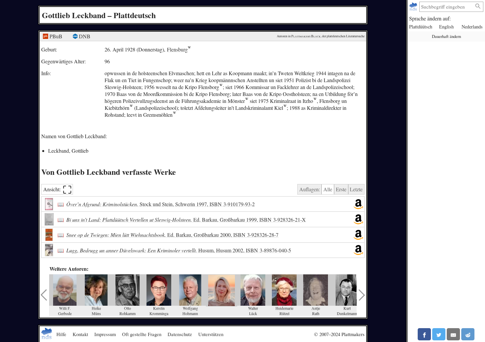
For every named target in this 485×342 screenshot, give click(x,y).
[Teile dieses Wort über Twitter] (438, 334)
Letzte (356, 189)
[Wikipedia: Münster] (246, 100)
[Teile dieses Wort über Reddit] (467, 334)
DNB (84, 36)
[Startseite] (414, 7)
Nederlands (472, 26)
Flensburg (177, 49)
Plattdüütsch (420, 26)
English (446, 26)
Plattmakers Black (306, 36)
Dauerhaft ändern (446, 36)
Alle (327, 189)
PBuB (55, 36)
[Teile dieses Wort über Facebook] (424, 334)
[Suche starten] (478, 6)
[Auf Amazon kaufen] (358, 204)
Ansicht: (57, 189)
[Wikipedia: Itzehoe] (315, 100)
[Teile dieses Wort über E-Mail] (453, 334)
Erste (341, 189)
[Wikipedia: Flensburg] (221, 86)
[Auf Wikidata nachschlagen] (131, 107)
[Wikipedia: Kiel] (285, 107)
